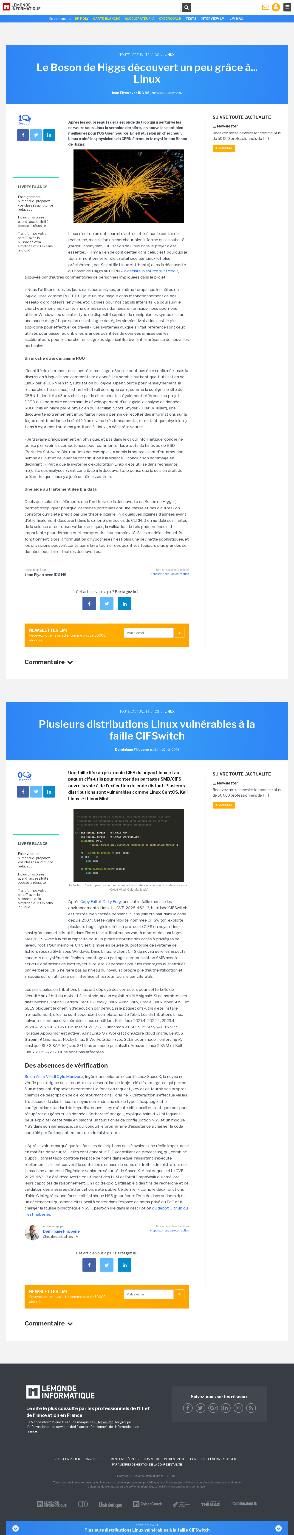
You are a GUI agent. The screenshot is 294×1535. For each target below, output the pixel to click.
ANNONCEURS (95, 1459)
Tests (191, 18)
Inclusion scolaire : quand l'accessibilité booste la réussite (33, 221)
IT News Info (103, 1422)
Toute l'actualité (134, 55)
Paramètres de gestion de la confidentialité (147, 1464)
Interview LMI (213, 18)
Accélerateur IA (140, 18)
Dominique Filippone (61, 1231)
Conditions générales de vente (215, 1459)
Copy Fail (88, 901)
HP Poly (82, 18)
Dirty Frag (112, 901)
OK (180, 633)
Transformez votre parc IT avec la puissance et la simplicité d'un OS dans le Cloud (35, 242)
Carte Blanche (106, 18)
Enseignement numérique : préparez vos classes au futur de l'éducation (35, 203)
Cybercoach (170, 18)
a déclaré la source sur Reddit (151, 271)
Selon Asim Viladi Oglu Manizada (54, 1076)
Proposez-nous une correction (169, 574)
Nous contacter (67, 1459)
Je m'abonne (224, 148)
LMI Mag (236, 18)
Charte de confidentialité (164, 1459)
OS (157, 55)
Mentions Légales (125, 1459)
